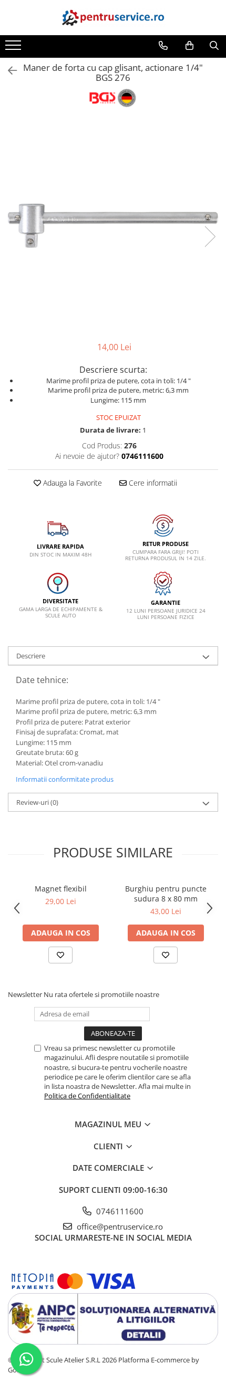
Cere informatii (152, 483)
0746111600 (118, 1211)
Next (209, 236)
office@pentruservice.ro (119, 1226)
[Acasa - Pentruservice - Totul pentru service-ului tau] (113, 17)
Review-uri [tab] (37, 802)
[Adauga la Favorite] (60, 955)
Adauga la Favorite (71, 483)
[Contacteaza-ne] (163, 45)
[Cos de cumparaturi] (189, 45)
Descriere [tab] (30, 655)
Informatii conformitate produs (65, 779)
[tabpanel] (113, 225)
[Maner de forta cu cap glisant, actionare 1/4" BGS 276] (113, 225)
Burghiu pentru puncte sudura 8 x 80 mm (166, 894)
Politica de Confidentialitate (87, 1095)
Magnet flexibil (61, 889)
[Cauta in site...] (214, 45)
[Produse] (14, 48)
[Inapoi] (8, 71)
